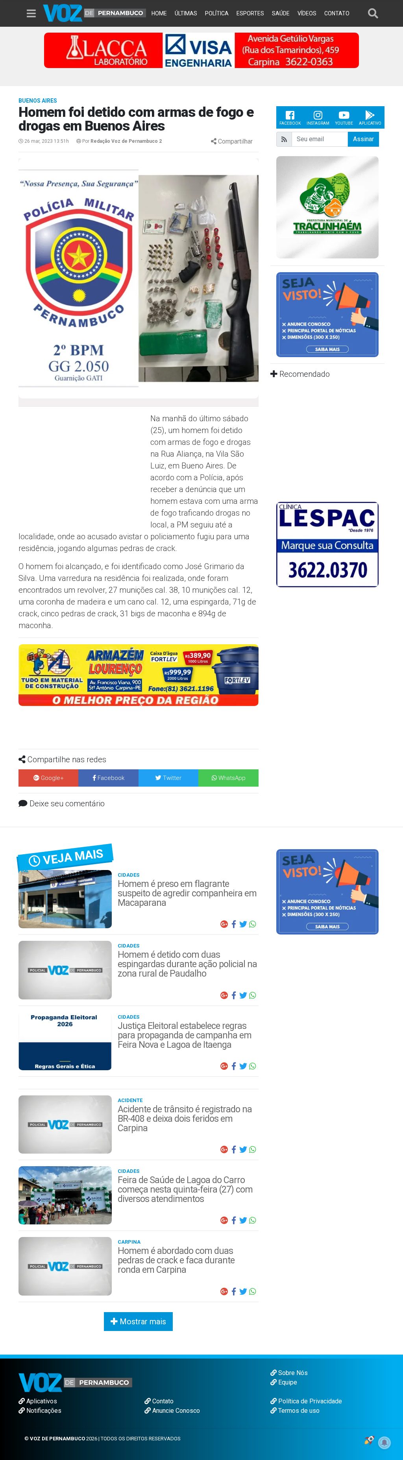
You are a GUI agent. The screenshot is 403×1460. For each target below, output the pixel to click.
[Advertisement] (83, 469)
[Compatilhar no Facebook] (234, 924)
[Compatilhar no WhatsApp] (253, 924)
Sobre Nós (292, 1373)
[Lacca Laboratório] (201, 49)
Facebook (290, 123)
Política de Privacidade (309, 1401)
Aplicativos (41, 1401)
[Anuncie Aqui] (327, 314)
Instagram (318, 123)
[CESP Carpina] (138, 680)
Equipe (287, 1382)
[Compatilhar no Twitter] (243, 924)
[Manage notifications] (384, 1442)
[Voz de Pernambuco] (94, 12)
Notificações (43, 1410)
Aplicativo (370, 123)
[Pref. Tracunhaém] (327, 206)
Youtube (344, 123)
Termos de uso (298, 1410)
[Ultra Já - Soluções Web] (369, 1439)
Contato (162, 1401)
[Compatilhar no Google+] (224, 924)
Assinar (363, 139)
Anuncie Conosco (175, 1410)
